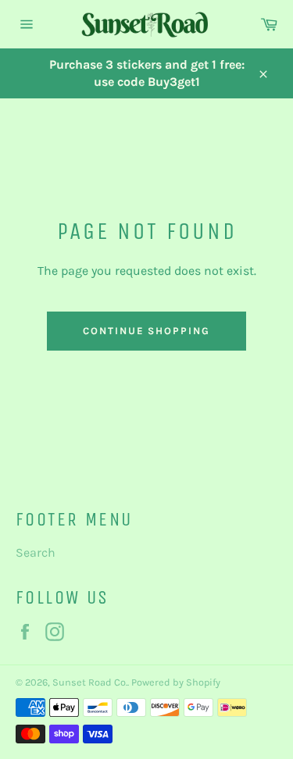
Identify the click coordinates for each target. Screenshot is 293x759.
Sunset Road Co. (89, 682)
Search (35, 552)
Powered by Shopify (175, 682)
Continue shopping (146, 331)
